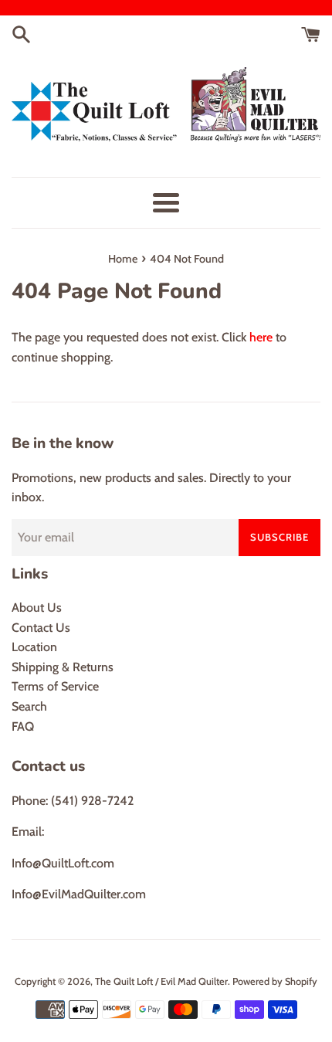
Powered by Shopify (274, 981)
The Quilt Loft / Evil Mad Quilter (161, 981)
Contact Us (41, 627)
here (261, 337)
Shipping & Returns (62, 667)
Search (29, 706)
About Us (37, 607)
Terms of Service (55, 686)
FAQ (23, 726)
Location (34, 647)
